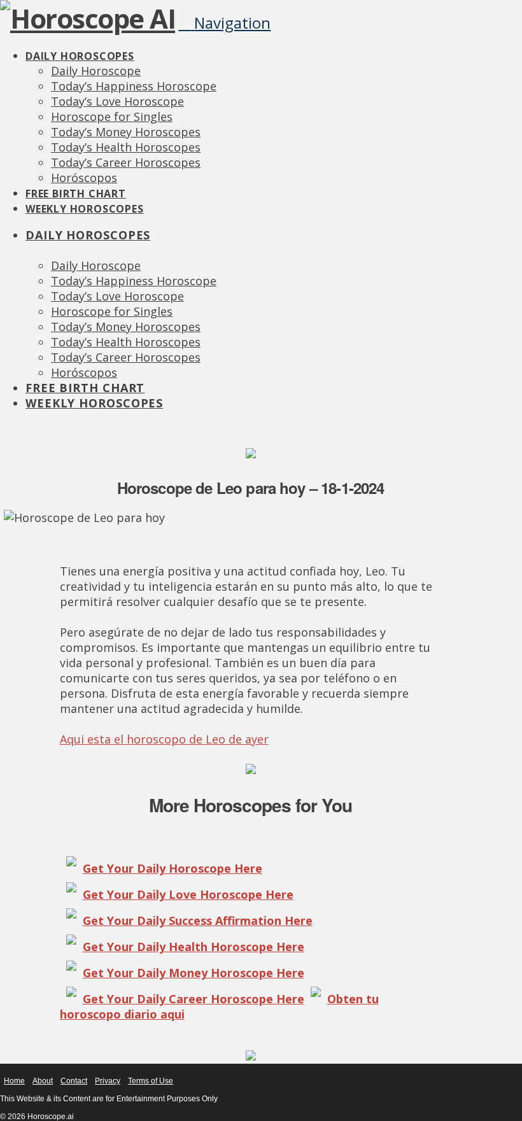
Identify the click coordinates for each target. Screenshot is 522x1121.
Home (14, 1080)
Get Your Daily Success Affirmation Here (198, 920)
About (42, 1080)
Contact (73, 1080)
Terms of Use (150, 1080)
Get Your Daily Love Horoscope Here (188, 894)
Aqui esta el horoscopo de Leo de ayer (164, 739)
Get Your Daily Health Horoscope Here (193, 946)
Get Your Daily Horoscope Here (172, 868)
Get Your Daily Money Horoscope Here (193, 972)
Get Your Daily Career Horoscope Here (193, 998)
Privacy (107, 1080)
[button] (224, 22)
